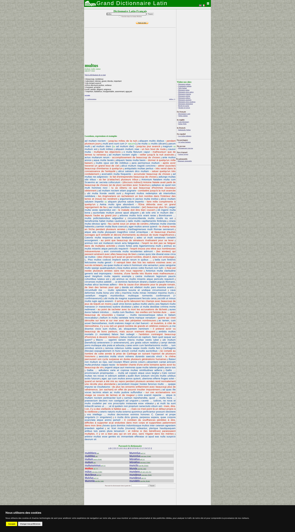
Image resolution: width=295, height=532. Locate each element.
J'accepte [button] (11, 524)
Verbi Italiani (182, 88)
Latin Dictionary (183, 122)
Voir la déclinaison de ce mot (95, 75)
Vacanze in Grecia (184, 108)
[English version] (200, 6)
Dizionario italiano (184, 84)
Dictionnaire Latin (184, 114)
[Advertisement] (130, 47)
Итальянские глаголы (185, 148)
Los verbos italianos (184, 136)
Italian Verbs (182, 124)
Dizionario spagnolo (184, 100)
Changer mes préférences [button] (30, 524)
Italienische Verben (184, 130)
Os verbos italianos (184, 142)
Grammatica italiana (184, 86)
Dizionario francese (184, 94)
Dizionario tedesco (184, 98)
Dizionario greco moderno (186, 102)
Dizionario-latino (183, 90)
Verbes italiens (183, 116)
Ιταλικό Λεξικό (183, 154)
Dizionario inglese (184, 96)
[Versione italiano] (203, 6)
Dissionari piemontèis (185, 161)
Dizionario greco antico (186, 92)
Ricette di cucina (183, 106)
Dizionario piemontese (185, 104)
